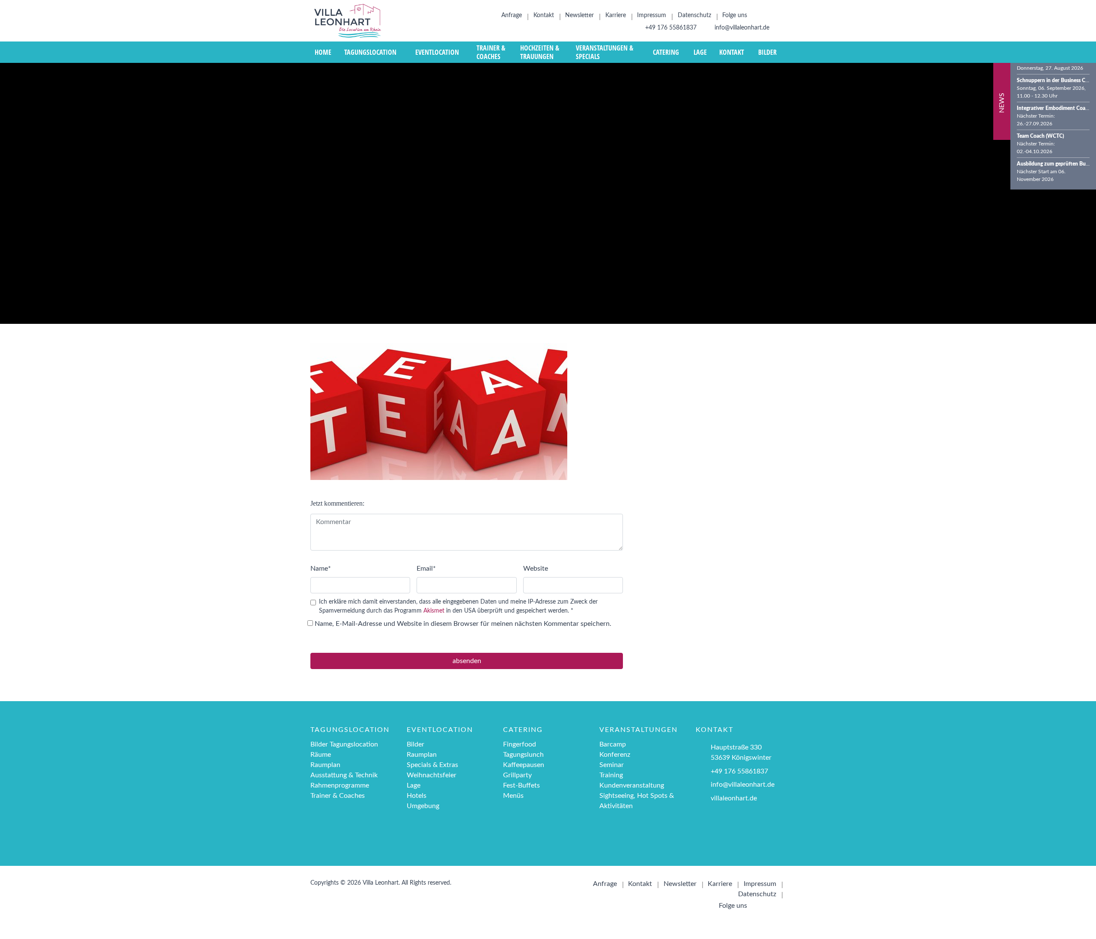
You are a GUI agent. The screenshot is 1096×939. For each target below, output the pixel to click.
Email (426, 568)
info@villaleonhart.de (741, 28)
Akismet (433, 611)
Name (320, 568)
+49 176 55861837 (670, 28)
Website (535, 568)
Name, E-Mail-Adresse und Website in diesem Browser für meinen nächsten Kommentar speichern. (463, 623)
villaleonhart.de (734, 798)
